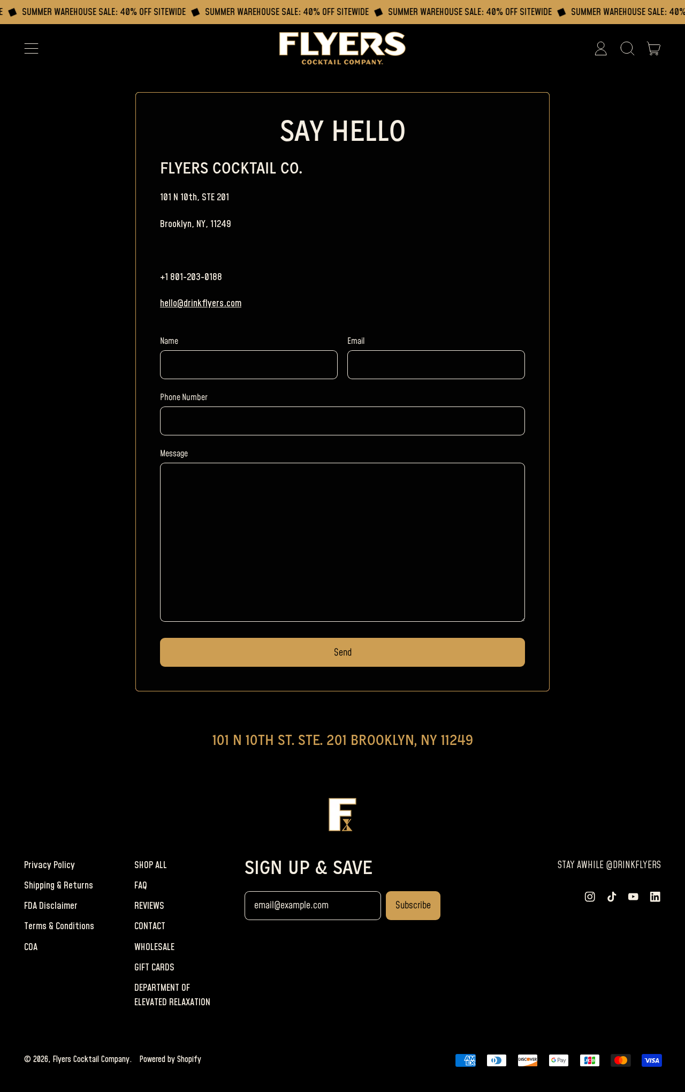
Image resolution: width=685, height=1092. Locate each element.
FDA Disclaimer (51, 906)
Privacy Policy (49, 865)
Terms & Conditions (59, 926)
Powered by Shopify (170, 1059)
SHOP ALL (150, 865)
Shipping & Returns (58, 885)
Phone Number (184, 397)
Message (174, 454)
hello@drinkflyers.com (200, 303)
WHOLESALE (154, 947)
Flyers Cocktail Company (91, 1059)
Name (169, 341)
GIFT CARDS (154, 967)
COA (30, 947)
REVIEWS (149, 906)
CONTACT (149, 926)
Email (355, 341)
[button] (627, 48)
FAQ (140, 885)
